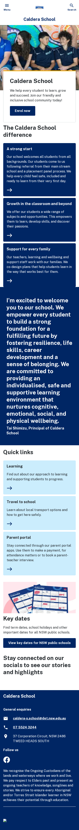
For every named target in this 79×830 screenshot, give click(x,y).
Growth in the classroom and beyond (39, 204)
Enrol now (22, 111)
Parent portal (19, 537)
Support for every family (28, 249)
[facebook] (6, 762)
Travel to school (21, 502)
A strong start (19, 149)
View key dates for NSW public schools (39, 643)
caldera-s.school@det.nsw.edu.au (39, 718)
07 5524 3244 (24, 727)
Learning (15, 466)
